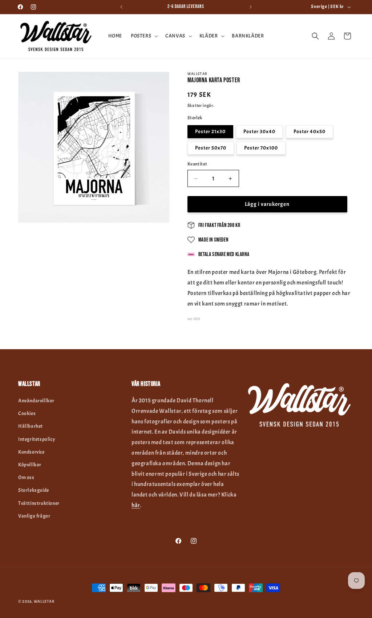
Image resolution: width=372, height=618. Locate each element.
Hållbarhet (30, 426)
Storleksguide (33, 490)
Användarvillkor (36, 401)
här (136, 505)
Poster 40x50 (310, 131)
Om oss (26, 477)
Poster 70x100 (261, 148)
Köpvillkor (29, 465)
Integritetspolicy (36, 439)
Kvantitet (197, 164)
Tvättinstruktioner (39, 503)
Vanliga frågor (34, 516)
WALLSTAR (44, 601)
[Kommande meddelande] (251, 7)
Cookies (27, 413)
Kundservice (31, 452)
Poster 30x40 (259, 131)
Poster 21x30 (210, 131)
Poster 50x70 (210, 148)
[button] (143, 36)
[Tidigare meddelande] (121, 7)
